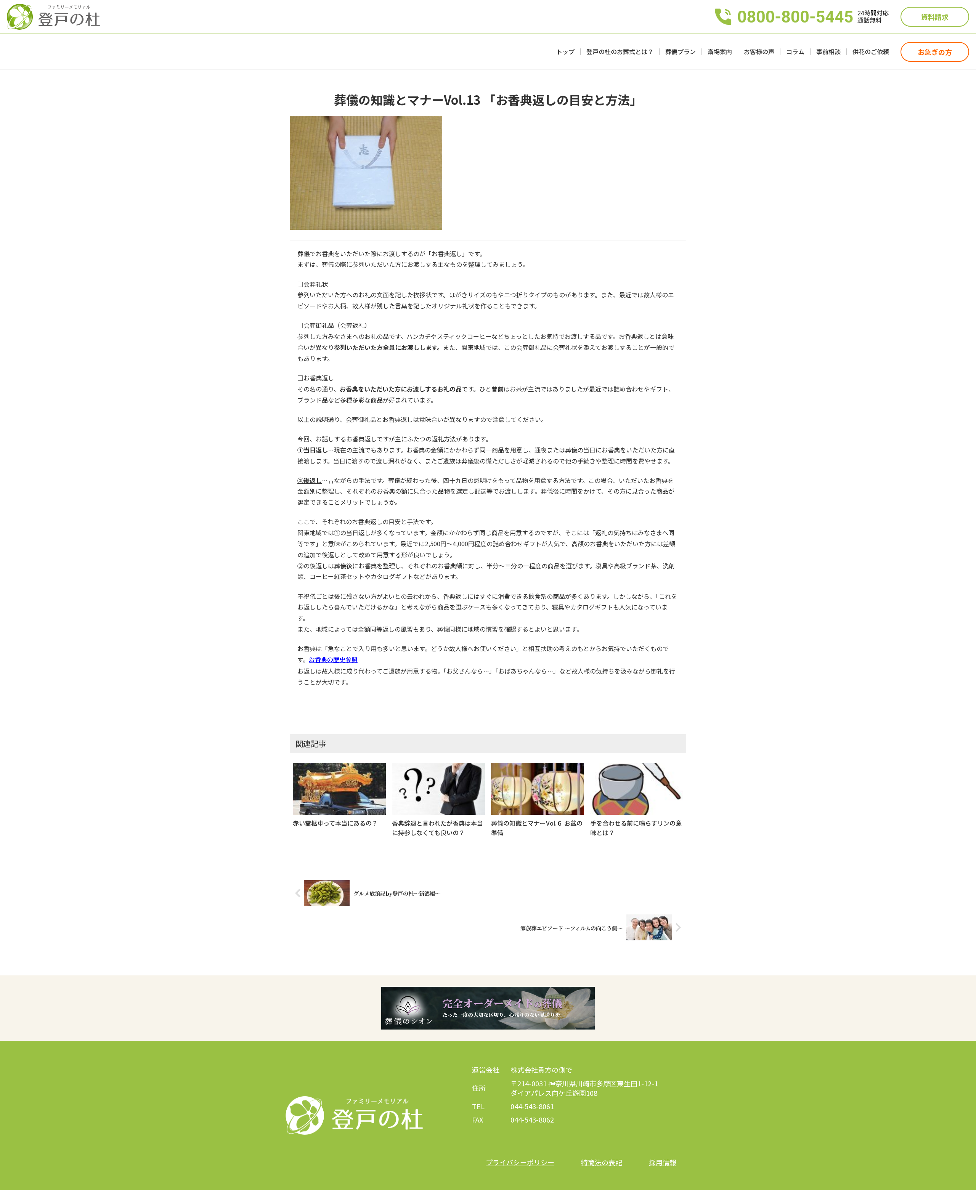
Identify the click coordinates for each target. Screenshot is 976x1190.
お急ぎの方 (935, 52)
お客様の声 (759, 51)
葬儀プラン (680, 51)
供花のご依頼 (870, 51)
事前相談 (828, 51)
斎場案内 (720, 51)
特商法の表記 (601, 1162)
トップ (565, 51)
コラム (795, 51)
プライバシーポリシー (520, 1162)
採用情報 (662, 1162)
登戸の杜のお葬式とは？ (619, 51)
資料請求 (935, 17)
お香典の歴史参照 (333, 659)
